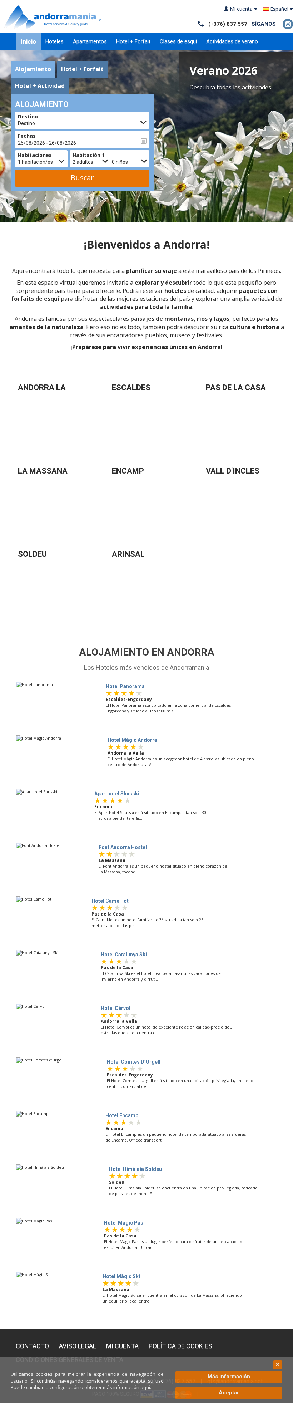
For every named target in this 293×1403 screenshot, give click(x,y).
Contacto (32, 1346)
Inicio (28, 41)
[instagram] (288, 23)
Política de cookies (180, 1346)
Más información (229, 1376)
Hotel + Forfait (133, 41)
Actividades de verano (232, 41)
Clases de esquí (178, 41)
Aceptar (229, 1392)
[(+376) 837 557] (200, 23)
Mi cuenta (122, 1346)
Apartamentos (90, 41)
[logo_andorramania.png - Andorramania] (53, 17)
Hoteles (54, 41)
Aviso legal (77, 1346)
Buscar (82, 177)
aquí (145, 1387)
